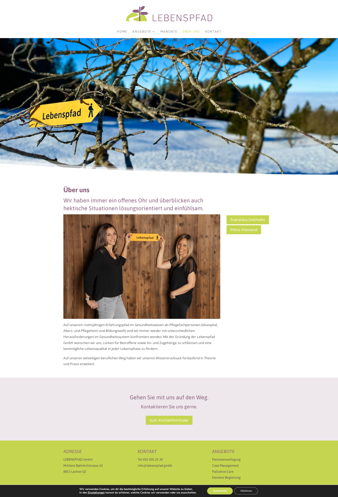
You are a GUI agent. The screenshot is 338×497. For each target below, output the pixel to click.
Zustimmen (220, 491)
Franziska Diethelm (247, 219)
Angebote (141, 31)
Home (122, 31)
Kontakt (213, 31)
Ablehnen (246, 491)
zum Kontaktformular (169, 420)
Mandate (168, 31)
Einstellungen (96, 492)
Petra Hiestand (243, 229)
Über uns (191, 31)
